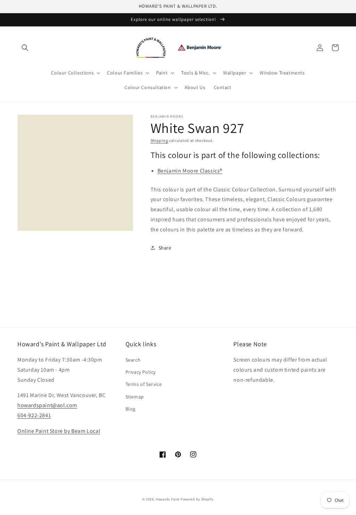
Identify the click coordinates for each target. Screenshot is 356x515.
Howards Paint (167, 499)
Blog (131, 409)
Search (133, 360)
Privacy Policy (141, 372)
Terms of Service (144, 384)
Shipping (159, 140)
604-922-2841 (34, 415)
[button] (25, 47)
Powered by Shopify (197, 499)
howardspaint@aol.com (47, 405)
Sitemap (135, 397)
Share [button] (165, 248)
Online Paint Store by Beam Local (58, 431)
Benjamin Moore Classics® (189, 170)
